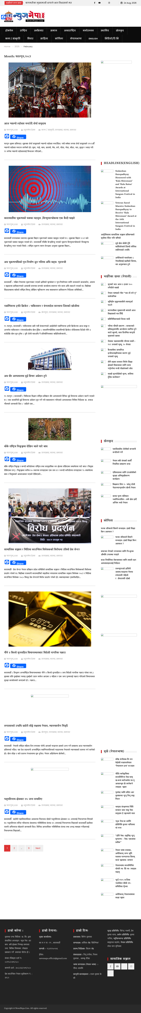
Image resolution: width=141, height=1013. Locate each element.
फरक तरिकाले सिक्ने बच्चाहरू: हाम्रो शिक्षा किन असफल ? (118, 530)
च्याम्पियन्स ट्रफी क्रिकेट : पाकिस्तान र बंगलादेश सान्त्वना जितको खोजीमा (41, 306)
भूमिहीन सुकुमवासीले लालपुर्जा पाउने (120, 303)
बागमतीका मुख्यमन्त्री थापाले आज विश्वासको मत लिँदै (121, 312)
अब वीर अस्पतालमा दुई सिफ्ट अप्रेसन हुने (25, 376)
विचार (30, 38)
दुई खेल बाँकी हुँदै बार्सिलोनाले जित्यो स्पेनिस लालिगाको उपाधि (125, 246)
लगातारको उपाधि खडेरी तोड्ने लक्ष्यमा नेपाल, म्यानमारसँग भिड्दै (36, 726)
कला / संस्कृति (12, 38)
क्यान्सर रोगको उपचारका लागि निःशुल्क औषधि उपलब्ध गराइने (117, 553)
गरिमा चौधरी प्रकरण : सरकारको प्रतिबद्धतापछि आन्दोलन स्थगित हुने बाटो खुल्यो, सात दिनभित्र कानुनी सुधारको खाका (122, 331)
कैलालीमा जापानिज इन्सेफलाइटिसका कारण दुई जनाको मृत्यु (119, 353)
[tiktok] (104, 2)
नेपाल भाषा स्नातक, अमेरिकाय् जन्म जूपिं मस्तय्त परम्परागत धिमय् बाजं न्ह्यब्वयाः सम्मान (125, 855)
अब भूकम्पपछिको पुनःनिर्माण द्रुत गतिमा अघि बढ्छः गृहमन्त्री (35, 262)
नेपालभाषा (76, 38)
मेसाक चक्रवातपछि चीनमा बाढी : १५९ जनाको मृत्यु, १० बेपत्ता (121, 343)
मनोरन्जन (88, 30)
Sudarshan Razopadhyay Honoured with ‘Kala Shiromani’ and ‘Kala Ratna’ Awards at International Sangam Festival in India (125, 184)
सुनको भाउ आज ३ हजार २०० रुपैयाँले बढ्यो (120, 286)
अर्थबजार (38, 30)
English (93, 38)
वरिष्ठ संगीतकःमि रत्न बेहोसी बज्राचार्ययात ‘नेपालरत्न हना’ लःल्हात (124, 762)
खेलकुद (120, 30)
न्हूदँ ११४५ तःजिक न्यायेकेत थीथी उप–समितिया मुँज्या (123, 883)
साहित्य (44, 38)
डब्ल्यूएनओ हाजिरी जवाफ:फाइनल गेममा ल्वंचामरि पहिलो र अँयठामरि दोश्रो (124, 574)
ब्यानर (66, 129)
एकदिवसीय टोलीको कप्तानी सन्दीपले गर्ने (124, 451)
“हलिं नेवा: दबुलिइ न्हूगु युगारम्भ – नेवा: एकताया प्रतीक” (125, 839)
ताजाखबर (59, 129)
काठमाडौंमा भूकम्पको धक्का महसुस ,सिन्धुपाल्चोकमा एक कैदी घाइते (39, 218)
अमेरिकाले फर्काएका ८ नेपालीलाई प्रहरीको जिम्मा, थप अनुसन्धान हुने (126, 261)
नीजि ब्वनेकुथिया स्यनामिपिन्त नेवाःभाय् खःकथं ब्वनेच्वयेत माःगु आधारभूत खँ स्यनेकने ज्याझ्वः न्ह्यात (125, 780)
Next (38, 848)
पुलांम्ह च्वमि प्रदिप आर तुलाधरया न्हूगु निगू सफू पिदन (125, 795)
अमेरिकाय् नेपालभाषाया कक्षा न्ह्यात (125, 896)
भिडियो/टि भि (112, 38)
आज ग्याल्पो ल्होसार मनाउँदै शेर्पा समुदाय (25, 123)
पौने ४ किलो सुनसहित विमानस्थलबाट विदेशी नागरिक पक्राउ (35, 652)
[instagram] (109, 2)
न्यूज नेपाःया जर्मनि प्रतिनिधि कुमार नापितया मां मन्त (125, 824)
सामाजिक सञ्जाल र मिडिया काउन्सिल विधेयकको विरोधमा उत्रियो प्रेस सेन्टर (42, 549)
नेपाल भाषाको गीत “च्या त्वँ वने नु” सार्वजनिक (122, 295)
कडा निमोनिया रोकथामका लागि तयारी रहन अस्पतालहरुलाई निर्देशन (118, 561)
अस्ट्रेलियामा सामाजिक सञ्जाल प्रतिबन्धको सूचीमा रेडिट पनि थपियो (117, 236)
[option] (50, 3)
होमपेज (9, 30)
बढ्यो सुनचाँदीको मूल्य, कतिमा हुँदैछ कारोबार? (120, 375)
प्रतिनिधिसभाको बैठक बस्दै (38, 2)
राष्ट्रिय (23, 30)
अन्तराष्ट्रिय (70, 30)
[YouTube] (99, 2)
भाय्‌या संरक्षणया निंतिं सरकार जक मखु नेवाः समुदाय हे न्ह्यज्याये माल (125, 810)
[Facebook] (94, 2)
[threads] (114, 2)
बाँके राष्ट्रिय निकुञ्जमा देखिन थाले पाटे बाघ (26, 446)
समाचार (73, 129)
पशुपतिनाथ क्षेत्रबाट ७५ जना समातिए (23, 799)
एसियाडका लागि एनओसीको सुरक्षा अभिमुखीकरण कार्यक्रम (124, 476)
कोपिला (59, 38)
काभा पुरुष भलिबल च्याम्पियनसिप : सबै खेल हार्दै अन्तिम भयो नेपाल (125, 499)
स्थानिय (105, 30)
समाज (53, 30)
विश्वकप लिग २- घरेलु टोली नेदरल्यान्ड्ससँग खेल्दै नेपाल (124, 486)
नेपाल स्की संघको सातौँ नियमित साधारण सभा (122, 462)
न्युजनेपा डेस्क (29, 129)
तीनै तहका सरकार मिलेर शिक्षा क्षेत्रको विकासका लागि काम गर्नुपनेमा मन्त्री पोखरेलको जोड (120, 365)
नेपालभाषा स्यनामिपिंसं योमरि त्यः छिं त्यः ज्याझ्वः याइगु (126, 869)
